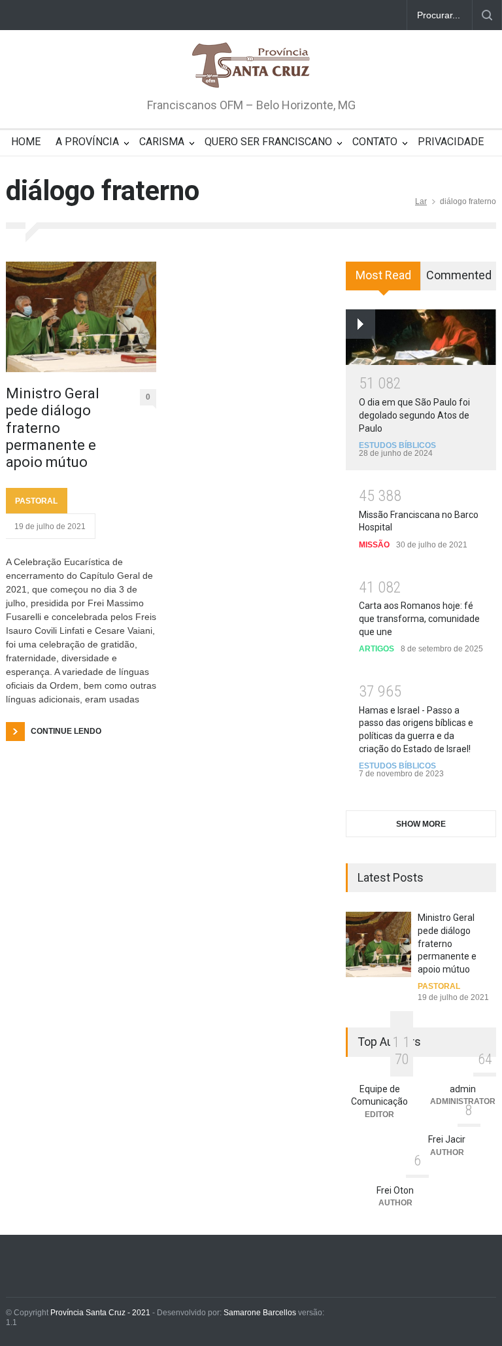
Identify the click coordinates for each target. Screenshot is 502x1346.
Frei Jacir (446, 1139)
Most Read (383, 275)
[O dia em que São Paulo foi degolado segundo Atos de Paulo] (421, 336)
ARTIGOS (376, 648)
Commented (459, 275)
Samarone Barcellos (259, 1312)
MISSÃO (374, 544)
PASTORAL (36, 501)
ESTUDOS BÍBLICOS (397, 445)
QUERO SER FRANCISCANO (268, 141)
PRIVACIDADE (451, 141)
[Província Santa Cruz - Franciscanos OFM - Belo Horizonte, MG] (251, 66)
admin (463, 1089)
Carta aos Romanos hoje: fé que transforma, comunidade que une (419, 618)
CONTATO (374, 141)
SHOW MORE (421, 824)
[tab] (383, 281)
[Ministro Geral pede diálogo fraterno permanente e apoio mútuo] (81, 317)
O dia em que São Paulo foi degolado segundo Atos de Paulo (414, 415)
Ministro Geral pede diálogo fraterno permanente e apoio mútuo (52, 428)
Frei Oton (395, 1190)
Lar (421, 201)
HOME (26, 141)
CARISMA (161, 141)
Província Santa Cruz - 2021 (100, 1312)
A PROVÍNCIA (87, 141)
